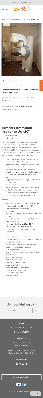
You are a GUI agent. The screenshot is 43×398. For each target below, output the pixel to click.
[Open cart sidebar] (40, 9)
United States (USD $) (21, 377)
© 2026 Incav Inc (13, 391)
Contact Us (41, 85)
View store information (9, 112)
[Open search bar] (7, 9)
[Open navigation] (2, 9)
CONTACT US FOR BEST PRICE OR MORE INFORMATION (18, 99)
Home (3, 19)
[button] (22, 49)
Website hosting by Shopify (26, 391)
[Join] (35, 310)
